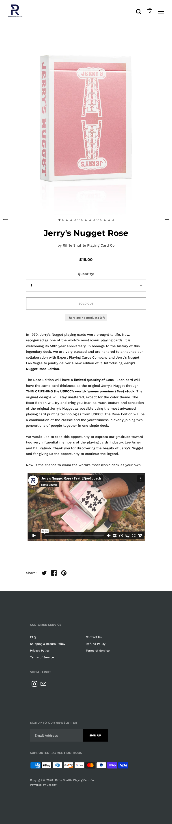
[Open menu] (161, 11)
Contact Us (94, 637)
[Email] (43, 684)
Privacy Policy (39, 650)
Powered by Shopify (43, 784)
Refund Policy (95, 643)
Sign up (95, 735)
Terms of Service (98, 650)
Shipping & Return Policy (47, 643)
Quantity (85, 274)
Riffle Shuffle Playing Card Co (89, 245)
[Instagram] (34, 684)
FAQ (33, 637)
